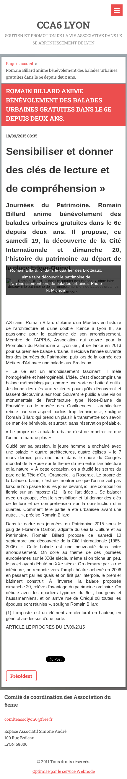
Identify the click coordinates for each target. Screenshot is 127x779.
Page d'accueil (19, 63)
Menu (117, 10)
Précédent (21, 676)
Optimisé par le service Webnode (63, 771)
